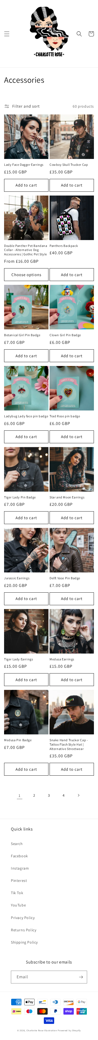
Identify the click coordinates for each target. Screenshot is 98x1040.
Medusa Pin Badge (18, 740)
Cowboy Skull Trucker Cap (69, 164)
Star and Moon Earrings (67, 497)
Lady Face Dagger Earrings (24, 164)
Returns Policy (23, 929)
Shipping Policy (24, 942)
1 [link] (20, 795)
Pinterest (19, 880)
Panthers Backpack (64, 246)
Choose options (26, 274)
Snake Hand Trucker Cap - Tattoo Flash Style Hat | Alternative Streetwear (69, 744)
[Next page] (78, 795)
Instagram (20, 868)
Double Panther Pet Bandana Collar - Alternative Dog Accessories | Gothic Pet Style (25, 250)
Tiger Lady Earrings (18, 659)
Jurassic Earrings (16, 578)
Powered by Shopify (69, 1030)
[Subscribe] (81, 977)
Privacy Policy (23, 917)
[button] (7, 34)
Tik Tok (17, 892)
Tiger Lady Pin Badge (20, 497)
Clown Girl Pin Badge (65, 335)
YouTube (18, 905)
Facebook (19, 855)
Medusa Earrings (62, 659)
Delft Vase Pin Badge (65, 578)
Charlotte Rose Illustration (41, 1030)
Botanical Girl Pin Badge (22, 335)
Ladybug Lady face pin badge (26, 416)
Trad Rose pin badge (65, 416)
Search (17, 843)
